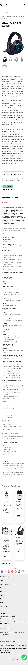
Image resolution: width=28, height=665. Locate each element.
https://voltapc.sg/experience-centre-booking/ (16, 648)
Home (1, 580)
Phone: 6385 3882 (4, 623)
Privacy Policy (3, 606)
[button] (7, 186)
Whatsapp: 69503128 (5, 652)
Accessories (8, 16)
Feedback (2, 613)
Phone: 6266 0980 (4, 636)
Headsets (19, 174)
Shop (3, 16)
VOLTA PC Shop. (14, 476)
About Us (2, 591)
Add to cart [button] (18, 550)
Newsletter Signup (4, 609)
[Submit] (3, 12)
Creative (14, 16)
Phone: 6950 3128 (4, 650)
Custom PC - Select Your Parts (7, 584)
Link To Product (5, 461)
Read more (5, 520)
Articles (2, 595)
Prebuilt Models (4, 587)
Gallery (2, 598)
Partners (2, 602)
